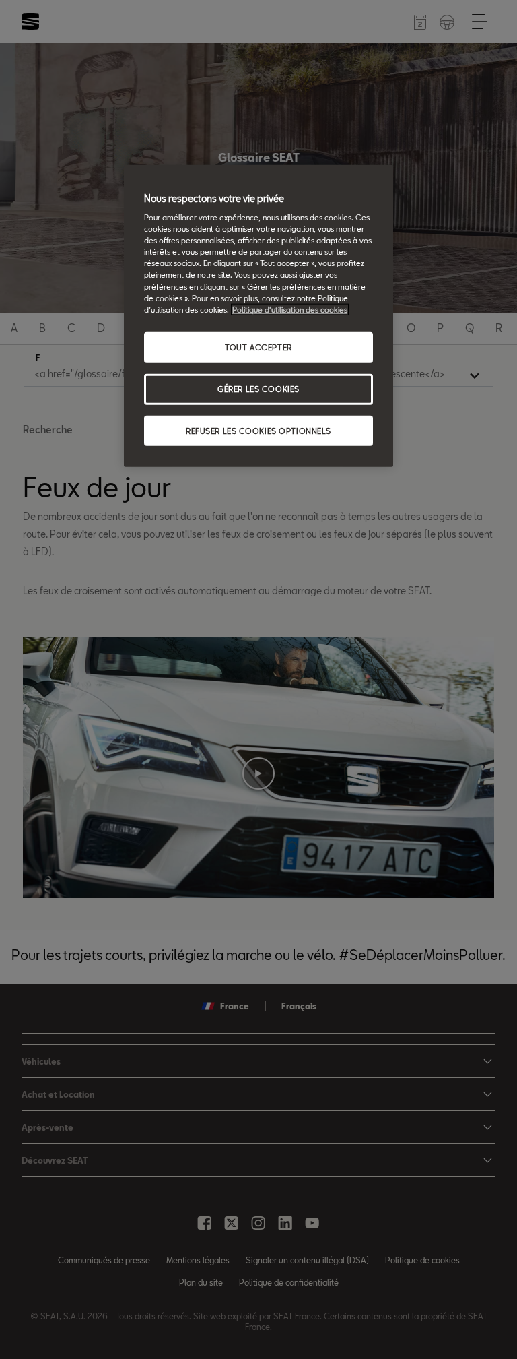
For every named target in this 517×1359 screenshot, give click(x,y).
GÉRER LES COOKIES (258, 388)
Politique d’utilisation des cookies (289, 309)
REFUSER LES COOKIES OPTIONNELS (258, 430)
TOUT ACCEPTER (258, 346)
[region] (258, 315)
